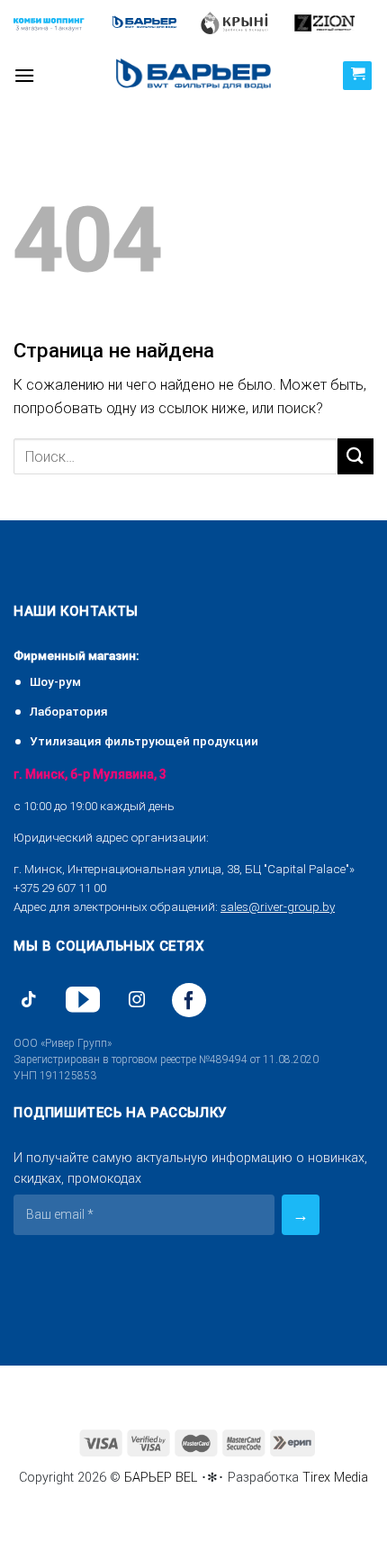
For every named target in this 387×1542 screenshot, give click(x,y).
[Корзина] (357, 75)
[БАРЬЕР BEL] (194, 75)
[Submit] (356, 455)
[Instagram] (137, 1000)
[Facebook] (189, 1000)
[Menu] (24, 75)
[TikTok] (29, 1000)
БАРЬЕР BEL (160, 1477)
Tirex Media (335, 1477)
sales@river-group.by (277, 906)
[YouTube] (83, 1000)
